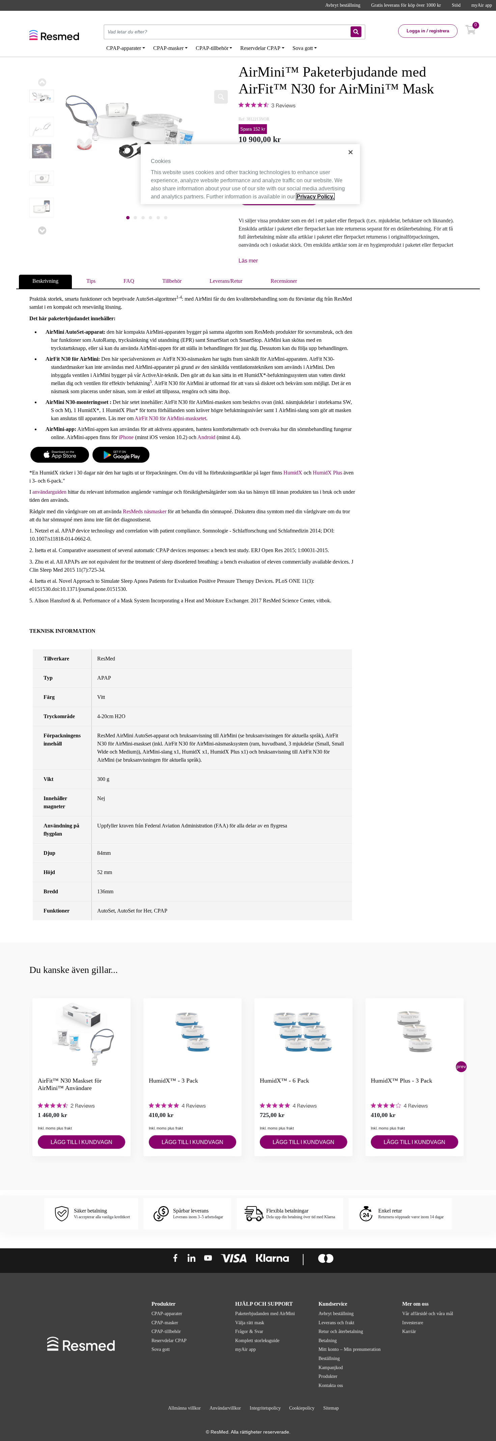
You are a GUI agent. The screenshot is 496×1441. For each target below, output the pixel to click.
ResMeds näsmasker (144, 511)
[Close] (350, 152)
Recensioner (284, 281)
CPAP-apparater (166, 1313)
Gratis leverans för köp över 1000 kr (406, 5)
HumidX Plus (327, 472)
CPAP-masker (164, 1322)
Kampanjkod (331, 1367)
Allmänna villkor (184, 1408)
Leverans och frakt (336, 1322)
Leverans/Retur (226, 281)
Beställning (329, 1358)
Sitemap (331, 1408)
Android (206, 437)
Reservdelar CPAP (169, 1340)
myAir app (481, 5)
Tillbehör (172, 281)
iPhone (127, 437)
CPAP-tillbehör (166, 1331)
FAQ (128, 281)
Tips (90, 281)
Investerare (412, 1322)
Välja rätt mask (249, 1322)
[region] (250, 174)
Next (42, 230)
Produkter (328, 1376)
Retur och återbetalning (341, 1331)
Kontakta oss (331, 1385)
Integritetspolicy (265, 1408)
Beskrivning (45, 281)
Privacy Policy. (315, 196)
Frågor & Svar (249, 1331)
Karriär (409, 1331)
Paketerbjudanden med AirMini (265, 1313)
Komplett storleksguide (257, 1340)
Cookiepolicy (301, 1408)
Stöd (456, 5)
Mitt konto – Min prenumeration (350, 1349)
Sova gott (160, 1349)
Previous (42, 82)
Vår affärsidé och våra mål (427, 1313)
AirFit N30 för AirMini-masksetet (170, 418)
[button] (461, 1066)
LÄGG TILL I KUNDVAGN (81, 1142)
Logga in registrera (428, 30)
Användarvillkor (225, 1408)
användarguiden (49, 492)
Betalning (328, 1340)
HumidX (292, 472)
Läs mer (248, 261)
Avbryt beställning (342, 5)
